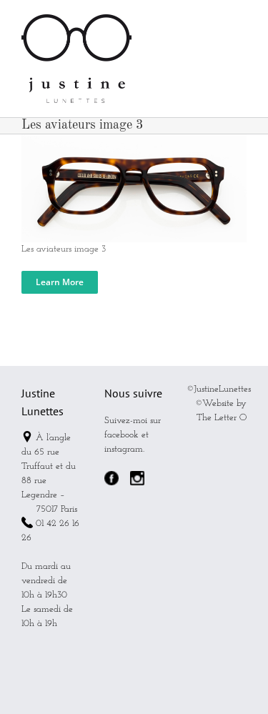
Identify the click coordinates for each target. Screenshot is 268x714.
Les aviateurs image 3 (63, 249)
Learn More (60, 282)
